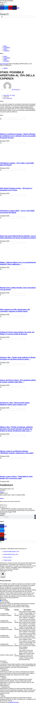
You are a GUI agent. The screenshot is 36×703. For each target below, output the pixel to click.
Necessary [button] (3, 599)
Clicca (2, 492)
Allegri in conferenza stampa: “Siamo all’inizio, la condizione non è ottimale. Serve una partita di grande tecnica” (18, 136)
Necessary (4, 600)
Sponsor (2, 498)
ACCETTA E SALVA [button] (6, 700)
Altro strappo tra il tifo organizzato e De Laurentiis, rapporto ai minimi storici (15, 310)
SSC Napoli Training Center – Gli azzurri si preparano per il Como (16, 189)
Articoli (6, 63)
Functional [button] (3, 661)
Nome (2, 505)
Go (35, 516)
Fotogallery (6, 47)
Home (5, 46)
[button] (4, 13)
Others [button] (2, 694)
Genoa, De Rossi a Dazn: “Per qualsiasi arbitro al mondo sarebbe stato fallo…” (18, 381)
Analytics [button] (2, 676)
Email (2, 2)
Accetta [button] (10, 570)
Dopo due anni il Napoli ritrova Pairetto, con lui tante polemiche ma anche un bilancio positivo (18, 237)
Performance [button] (4, 668)
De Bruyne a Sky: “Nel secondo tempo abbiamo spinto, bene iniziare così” (15, 403)
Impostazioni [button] (4, 570)
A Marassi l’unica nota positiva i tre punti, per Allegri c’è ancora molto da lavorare (17, 333)
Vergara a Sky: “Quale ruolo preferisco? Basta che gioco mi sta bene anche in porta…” (17, 358)
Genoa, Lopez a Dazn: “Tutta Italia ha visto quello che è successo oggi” (16, 477)
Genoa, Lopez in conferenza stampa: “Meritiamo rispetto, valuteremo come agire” (17, 452)
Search (2, 515)
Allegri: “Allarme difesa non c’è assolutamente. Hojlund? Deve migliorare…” (18, 263)
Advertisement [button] (4, 685)
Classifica (6, 50)
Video (5, 49)
